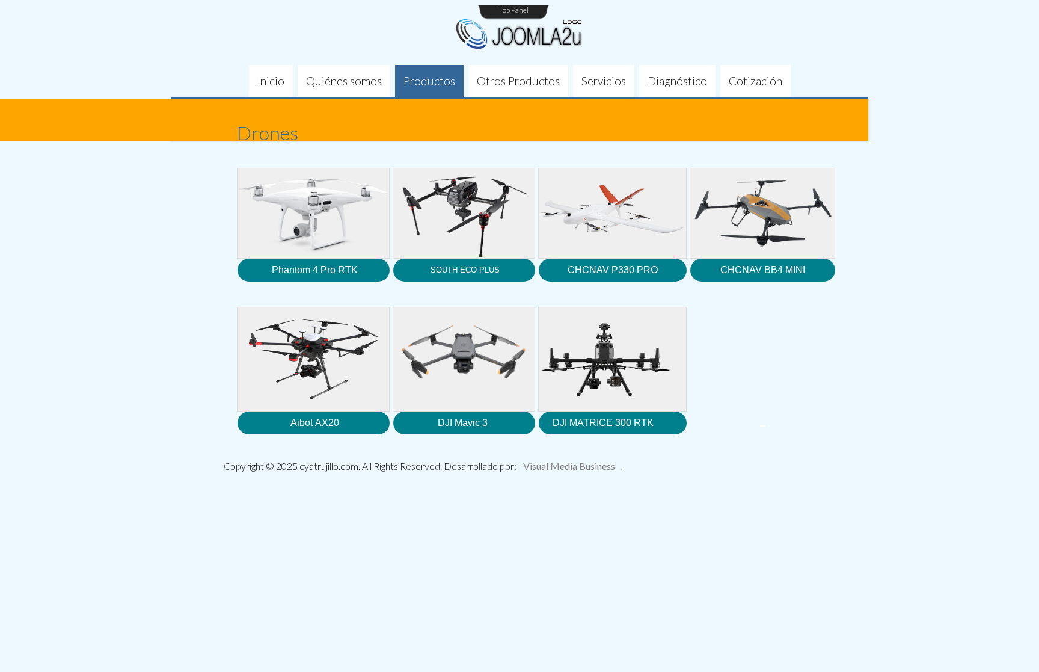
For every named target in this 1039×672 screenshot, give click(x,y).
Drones (267, 132)
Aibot (301, 423)
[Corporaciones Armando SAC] (519, 35)
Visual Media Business (569, 466)
